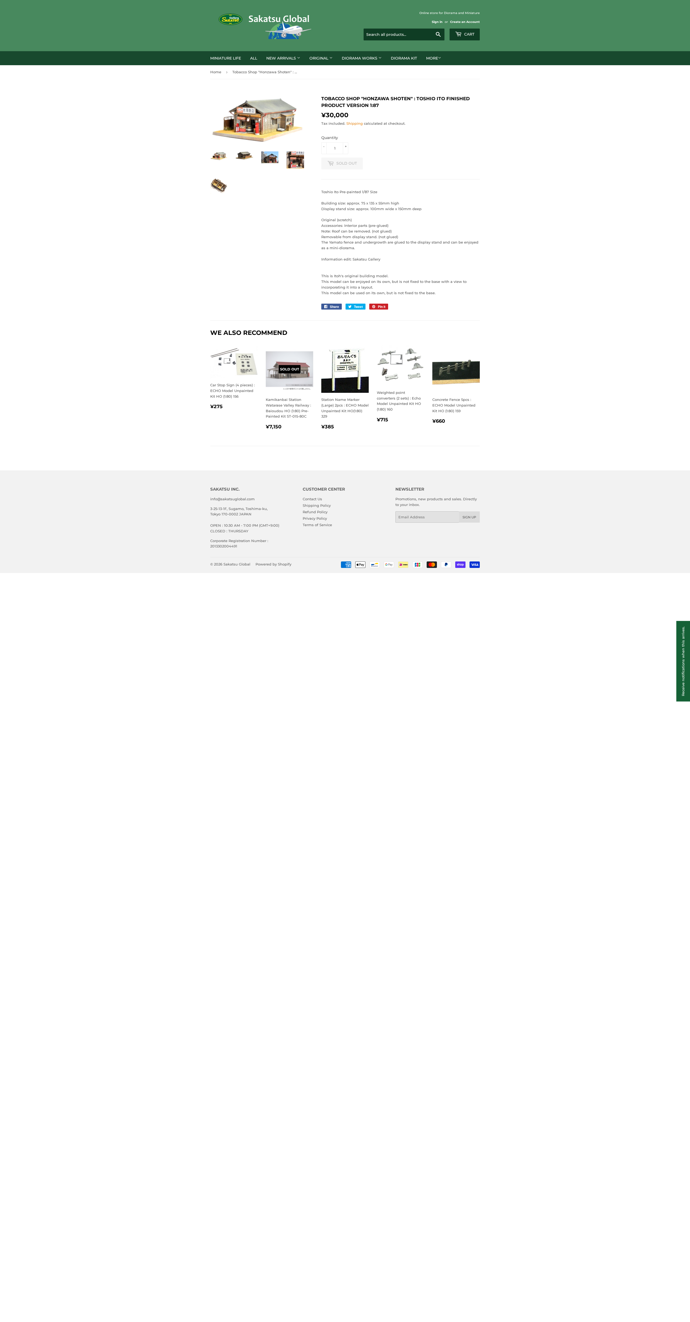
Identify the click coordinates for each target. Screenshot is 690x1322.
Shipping (354, 123)
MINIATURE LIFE (225, 58)
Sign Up (469, 517)
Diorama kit (404, 58)
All (253, 58)
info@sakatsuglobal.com (232, 499)
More (432, 58)
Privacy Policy (315, 518)
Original (319, 58)
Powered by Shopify (273, 564)
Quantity (329, 137)
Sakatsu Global (236, 564)
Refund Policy (315, 512)
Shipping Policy (317, 505)
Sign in (437, 22)
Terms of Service (317, 525)
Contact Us (312, 499)
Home (215, 72)
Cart (468, 34)
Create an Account (465, 22)
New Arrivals (281, 58)
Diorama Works (360, 58)
